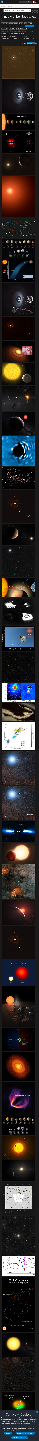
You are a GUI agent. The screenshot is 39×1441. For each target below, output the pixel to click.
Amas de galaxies (21, 28)
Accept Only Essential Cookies (25, 1433)
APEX (25, 23)
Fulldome (4, 28)
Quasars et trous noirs (8, 36)
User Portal (28, 2)
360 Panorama (13, 23)
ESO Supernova (19, 26)
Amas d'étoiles (6, 38)
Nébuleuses (22, 31)
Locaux (21, 33)
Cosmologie (5, 26)
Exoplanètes (29, 26)
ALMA (20, 23)
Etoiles (14, 38)
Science (22, 2)
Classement (30, 43)
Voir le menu (7, 6)
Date (36, 43)
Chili (30, 23)
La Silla (14, 31)
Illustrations (5, 31)
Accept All (8, 1433)
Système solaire (23, 36)
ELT (12, 26)
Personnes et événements (9, 33)
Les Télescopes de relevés (26, 38)
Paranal (30, 31)
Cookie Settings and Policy (19, 1437)
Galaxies (12, 28)
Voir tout (4, 23)
